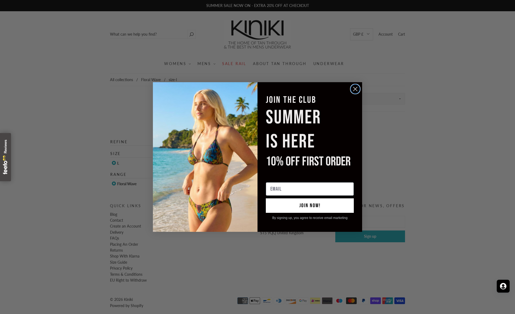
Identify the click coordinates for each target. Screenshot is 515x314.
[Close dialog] (355, 89)
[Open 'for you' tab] (503, 286)
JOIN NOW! (310, 205)
